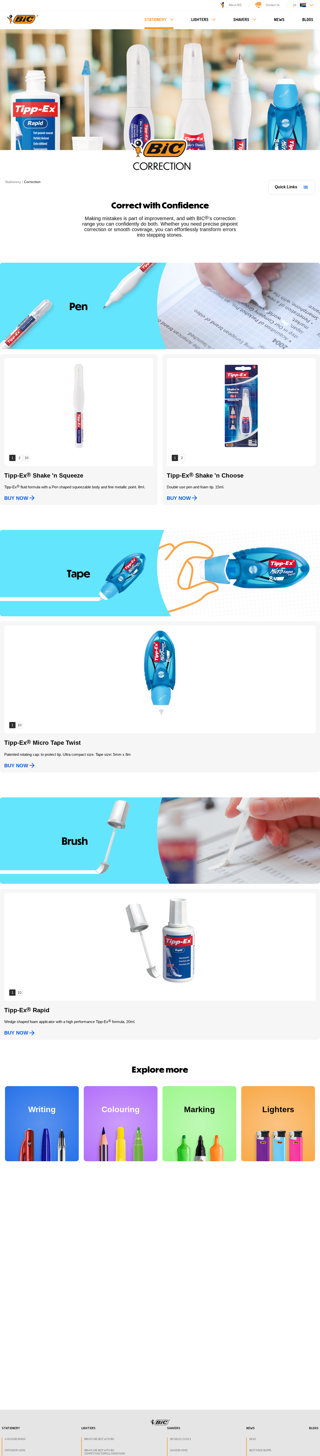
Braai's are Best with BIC (99, 1439)
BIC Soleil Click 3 (180, 1439)
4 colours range (15, 1439)
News (252, 1439)
